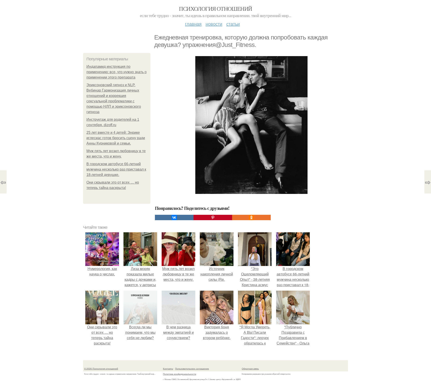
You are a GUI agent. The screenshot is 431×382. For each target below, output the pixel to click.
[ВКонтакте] (174, 217)
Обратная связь (250, 368)
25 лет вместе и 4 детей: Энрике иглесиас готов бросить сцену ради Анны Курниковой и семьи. (115, 138)
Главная (193, 23)
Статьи (233, 23)
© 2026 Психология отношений (101, 368)
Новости (214, 23)
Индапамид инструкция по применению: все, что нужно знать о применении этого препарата (116, 72)
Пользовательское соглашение (192, 368)
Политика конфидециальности (179, 373)
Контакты (168, 368)
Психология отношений (215, 8)
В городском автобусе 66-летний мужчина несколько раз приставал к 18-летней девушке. (116, 169)
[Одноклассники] (251, 217)
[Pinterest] (213, 217)
